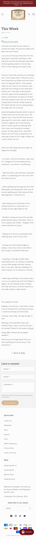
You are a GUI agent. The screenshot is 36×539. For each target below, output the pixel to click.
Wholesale (7, 425)
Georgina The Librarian (15, 535)
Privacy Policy (9, 448)
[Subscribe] (30, 508)
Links (6, 439)
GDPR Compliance (10, 444)
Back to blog (19, 353)
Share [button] (6, 37)
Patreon (7, 434)
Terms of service (10, 453)
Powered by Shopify (25, 535)
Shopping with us (10, 465)
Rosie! (31, 328)
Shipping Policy (9, 479)
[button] (2, 14)
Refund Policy (9, 474)
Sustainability (9, 470)
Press (6, 430)
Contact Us (8, 421)
